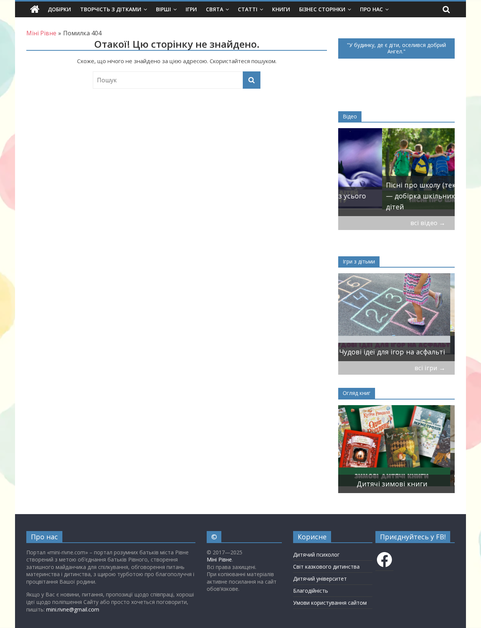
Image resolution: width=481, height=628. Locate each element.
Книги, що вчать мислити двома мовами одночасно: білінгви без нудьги (387, 472)
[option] (396, 172)
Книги (281, 9)
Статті (247, 9)
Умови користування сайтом (330, 602)
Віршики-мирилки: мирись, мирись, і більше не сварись (390, 346)
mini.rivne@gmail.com (72, 609)
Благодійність (310, 590)
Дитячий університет (320, 578)
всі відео (427, 222)
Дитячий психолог (316, 554)
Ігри (191, 9)
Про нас (371, 9)
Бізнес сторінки (322, 9)
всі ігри (429, 367)
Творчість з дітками (110, 9)
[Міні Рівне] (34, 9)
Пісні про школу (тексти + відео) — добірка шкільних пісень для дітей (396, 195)
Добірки (59, 9)
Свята (214, 9)
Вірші (163, 9)
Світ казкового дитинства (326, 566)
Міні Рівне (219, 559)
